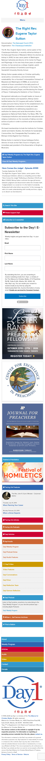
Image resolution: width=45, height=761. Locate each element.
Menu (22, 20)
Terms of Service (17, 754)
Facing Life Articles (12, 520)
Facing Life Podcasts (11, 527)
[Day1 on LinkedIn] (26, 14)
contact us (38, 734)
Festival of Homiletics (11, 460)
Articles (5, 649)
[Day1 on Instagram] (18, 14)
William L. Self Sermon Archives (16, 617)
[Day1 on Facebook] (15, 14)
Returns (26, 754)
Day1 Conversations (10, 575)
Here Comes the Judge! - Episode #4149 (20, 168)
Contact (5, 664)
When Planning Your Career (13, 505)
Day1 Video (9, 564)
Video (4, 659)
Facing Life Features (12, 487)
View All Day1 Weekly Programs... (14, 161)
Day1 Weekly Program (11, 547)
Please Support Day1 (12, 213)
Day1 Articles (9, 534)
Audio (4, 654)
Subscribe (22, 296)
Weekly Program (8, 644)
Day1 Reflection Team (11, 585)
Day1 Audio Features (10, 557)
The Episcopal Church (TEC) (23, 43)
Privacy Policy (5, 754)
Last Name (9, 264)
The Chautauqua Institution (22, 46)
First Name (9, 253)
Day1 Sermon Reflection (11, 591)
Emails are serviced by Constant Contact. (24, 290)
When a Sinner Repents (11, 513)
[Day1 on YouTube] (22, 14)
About (4, 639)
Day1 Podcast (9, 598)
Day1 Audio (8, 541)
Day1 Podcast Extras (10, 552)
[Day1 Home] (22, 5)
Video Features (8, 569)
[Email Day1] (29, 14)
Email (7, 243)
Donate (5, 669)
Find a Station (10, 624)
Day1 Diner (7, 580)
